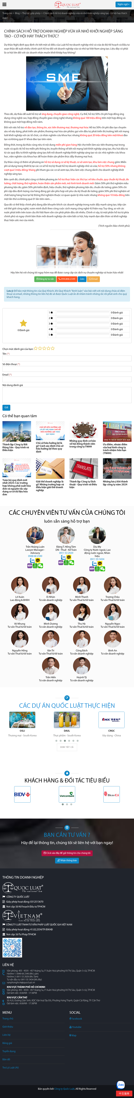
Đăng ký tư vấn (46, 279)
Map (73, 1035)
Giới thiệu (7, 1027)
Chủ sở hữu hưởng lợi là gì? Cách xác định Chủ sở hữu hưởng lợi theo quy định (49, 447)
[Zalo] (32, 560)
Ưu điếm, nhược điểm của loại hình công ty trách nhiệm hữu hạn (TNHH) (115, 449)
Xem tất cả (67, 747)
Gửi (6, 407)
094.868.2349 (68, 279)
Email (95, 279)
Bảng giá (7, 1043)
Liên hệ (6, 1035)
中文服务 (124, 1093)
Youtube (76, 1027)
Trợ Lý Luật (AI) (10, 1067)
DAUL (67, 731)
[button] (4, 4)
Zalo (82, 279)
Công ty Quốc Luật (64, 1089)
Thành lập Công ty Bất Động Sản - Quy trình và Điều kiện (15, 447)
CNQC (111, 731)
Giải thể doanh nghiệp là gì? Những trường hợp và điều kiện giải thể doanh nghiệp (50, 486)
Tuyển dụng (9, 1051)
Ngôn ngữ (123, 4)
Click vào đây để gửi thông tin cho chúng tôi (68, 853)
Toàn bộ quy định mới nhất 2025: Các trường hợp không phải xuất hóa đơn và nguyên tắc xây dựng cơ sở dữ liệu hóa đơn (16, 487)
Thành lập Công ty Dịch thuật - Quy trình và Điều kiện (83, 484)
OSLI (22, 731)
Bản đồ (6, 1059)
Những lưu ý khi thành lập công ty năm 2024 (115, 483)
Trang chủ (7, 1018)
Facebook (76, 1019)
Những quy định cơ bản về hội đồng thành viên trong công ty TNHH (82, 444)
